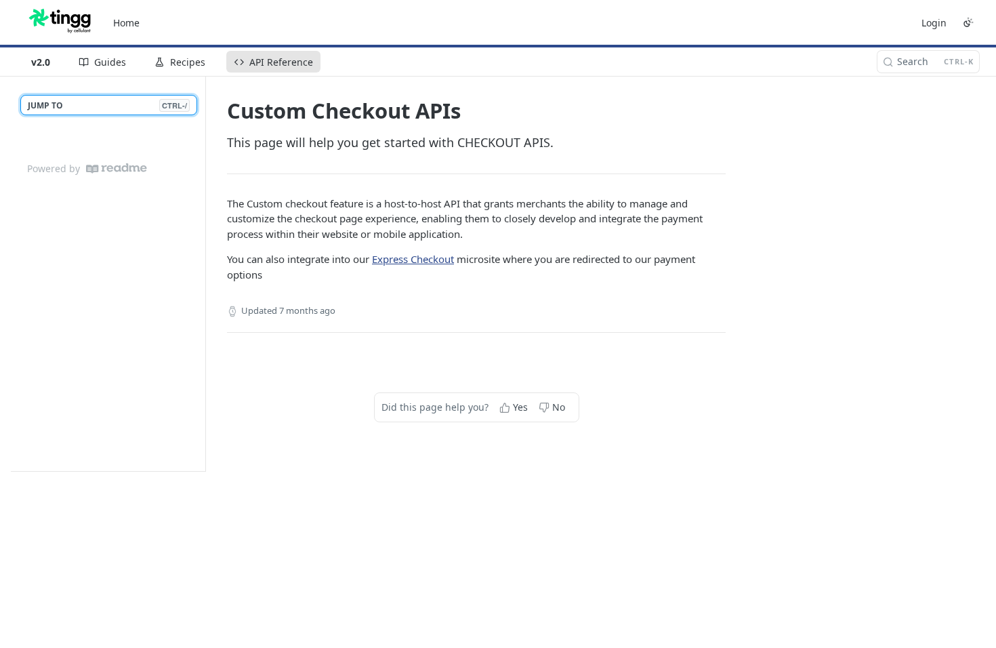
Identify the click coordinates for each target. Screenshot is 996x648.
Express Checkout (413, 259)
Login (934, 22)
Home (126, 22)
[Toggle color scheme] (968, 22)
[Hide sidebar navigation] (202, 273)
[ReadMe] (116, 168)
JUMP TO (107, 105)
